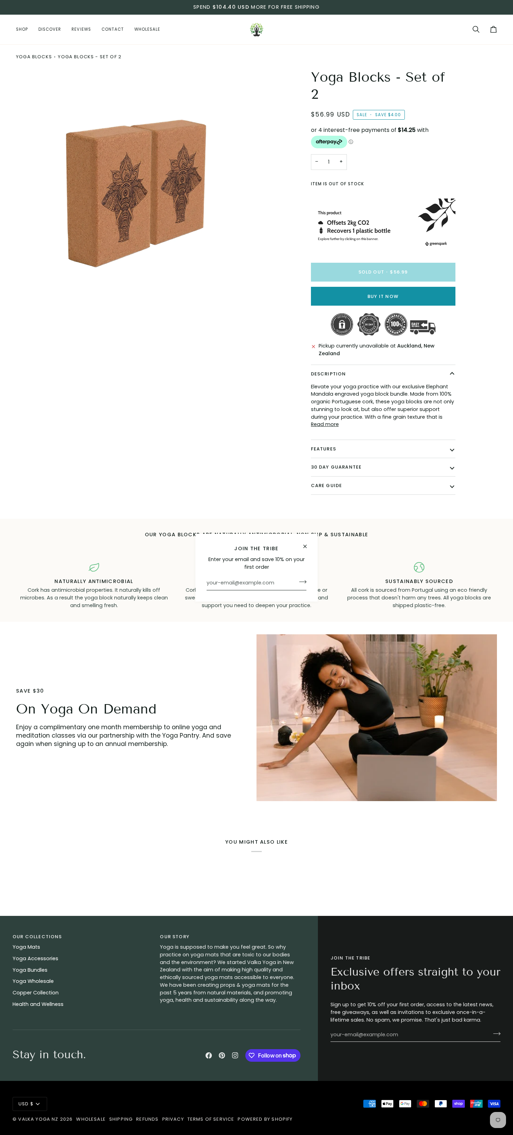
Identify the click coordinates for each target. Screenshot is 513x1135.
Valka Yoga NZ (38, 1119)
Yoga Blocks (34, 56)
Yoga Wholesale (33, 981)
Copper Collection (36, 992)
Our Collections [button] (37, 936)
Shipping (121, 1119)
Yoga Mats (26, 946)
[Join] (300, 582)
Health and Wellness (38, 1004)
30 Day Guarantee (336, 467)
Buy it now (383, 296)
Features (323, 449)
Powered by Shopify (265, 1119)
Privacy (173, 1119)
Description (328, 374)
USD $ (26, 1103)
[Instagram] (235, 1055)
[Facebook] (209, 1055)
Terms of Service (211, 1119)
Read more (325, 424)
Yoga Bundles (30, 969)
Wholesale (91, 1119)
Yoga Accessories (35, 958)
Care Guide (326, 485)
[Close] (308, 546)
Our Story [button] (174, 936)
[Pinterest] (222, 1055)
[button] (24, 29)
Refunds (147, 1119)
